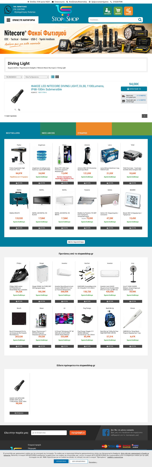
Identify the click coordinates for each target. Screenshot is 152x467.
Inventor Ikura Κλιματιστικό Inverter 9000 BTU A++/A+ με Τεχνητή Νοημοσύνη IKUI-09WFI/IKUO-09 (64, 289)
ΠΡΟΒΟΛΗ (19, 413)
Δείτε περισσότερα (76, 242)
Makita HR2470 (15, 213)
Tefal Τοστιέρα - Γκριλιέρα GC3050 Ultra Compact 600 (132, 169)
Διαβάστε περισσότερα (115, 457)
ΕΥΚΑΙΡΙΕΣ (82, 133)
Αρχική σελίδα (13, 68)
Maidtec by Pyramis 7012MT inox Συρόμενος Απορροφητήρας (87, 214)
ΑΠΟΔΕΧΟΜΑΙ (61, 461)
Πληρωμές (32, 448)
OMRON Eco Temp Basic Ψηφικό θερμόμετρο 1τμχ (132, 332)
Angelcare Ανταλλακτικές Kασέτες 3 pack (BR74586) (41, 169)
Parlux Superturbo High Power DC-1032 (17, 169)
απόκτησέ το (135, 89)
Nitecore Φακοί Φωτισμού (47, 68)
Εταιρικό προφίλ (34, 445)
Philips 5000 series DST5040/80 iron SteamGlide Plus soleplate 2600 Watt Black (18, 289)
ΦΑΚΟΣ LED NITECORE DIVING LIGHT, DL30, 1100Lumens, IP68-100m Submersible (18, 400)
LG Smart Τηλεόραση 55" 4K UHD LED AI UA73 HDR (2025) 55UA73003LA (64, 333)
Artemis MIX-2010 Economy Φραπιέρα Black (87, 169)
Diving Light (62, 68)
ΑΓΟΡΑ (19, 183)
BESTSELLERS (13, 133)
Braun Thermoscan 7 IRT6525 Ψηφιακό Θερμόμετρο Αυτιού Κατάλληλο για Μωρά (39, 334)
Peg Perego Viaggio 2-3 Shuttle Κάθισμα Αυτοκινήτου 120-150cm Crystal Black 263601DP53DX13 (86, 335)
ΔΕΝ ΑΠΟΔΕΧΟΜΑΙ (78, 461)
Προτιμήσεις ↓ (93, 462)
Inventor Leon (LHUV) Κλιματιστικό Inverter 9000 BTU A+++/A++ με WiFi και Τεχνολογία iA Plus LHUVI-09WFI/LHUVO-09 (109, 290)
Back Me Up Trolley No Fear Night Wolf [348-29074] (109, 332)
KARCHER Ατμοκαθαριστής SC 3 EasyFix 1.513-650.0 (87, 287)
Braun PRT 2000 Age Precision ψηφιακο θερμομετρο (62, 169)
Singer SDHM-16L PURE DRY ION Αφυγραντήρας (41, 287)
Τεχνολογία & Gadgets (28, 68)
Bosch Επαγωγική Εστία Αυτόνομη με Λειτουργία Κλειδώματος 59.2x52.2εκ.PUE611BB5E (18, 334)
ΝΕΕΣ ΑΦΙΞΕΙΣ (48, 133)
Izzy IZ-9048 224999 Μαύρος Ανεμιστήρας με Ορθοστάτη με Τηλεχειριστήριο (131, 289)
